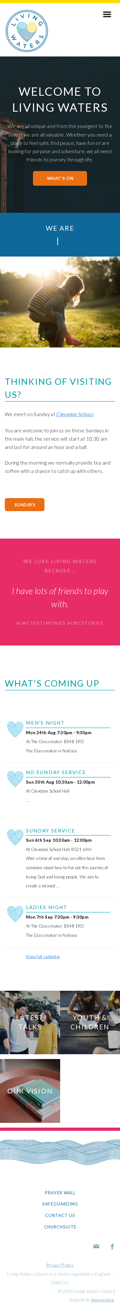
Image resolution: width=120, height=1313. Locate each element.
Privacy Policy (60, 1265)
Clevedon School (74, 414)
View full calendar (43, 956)
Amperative (102, 1299)
